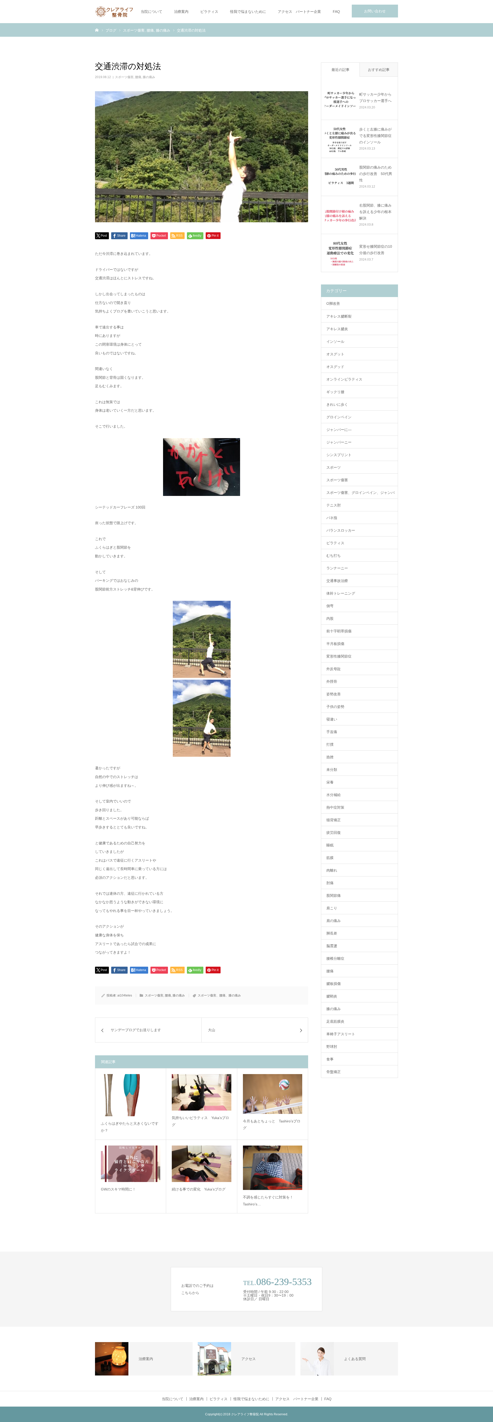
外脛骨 (331, 681)
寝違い (331, 719)
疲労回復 (333, 832)
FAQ (336, 12)
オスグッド (335, 367)
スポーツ (333, 467)
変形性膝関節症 (339, 656)
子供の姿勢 (335, 707)
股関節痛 (333, 895)
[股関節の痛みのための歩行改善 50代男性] (340, 176)
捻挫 (330, 757)
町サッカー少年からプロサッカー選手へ (375, 97)
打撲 (330, 744)
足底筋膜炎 (335, 1021)
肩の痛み (333, 921)
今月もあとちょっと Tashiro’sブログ (271, 1124)
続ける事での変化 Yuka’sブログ (198, 1189)
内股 (330, 618)
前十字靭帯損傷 (339, 631)
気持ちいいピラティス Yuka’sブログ (200, 1121)
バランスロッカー (340, 530)
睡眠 (330, 845)
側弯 (330, 606)
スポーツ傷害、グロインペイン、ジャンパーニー (360, 495)
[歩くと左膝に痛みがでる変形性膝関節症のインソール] (340, 138)
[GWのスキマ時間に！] (130, 1164)
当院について (151, 12)
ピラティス (209, 12)
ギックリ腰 (335, 392)
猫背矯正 (333, 820)
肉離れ (331, 870)
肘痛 (330, 883)
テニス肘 (333, 505)
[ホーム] (97, 29)
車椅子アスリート (340, 1034)
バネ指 (331, 518)
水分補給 (333, 795)
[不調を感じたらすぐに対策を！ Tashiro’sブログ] (272, 1168)
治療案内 (181, 12)
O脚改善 (333, 303)
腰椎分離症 (335, 958)
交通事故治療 (337, 581)
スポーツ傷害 (124, 77)
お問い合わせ (375, 11)
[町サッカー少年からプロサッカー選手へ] (340, 100)
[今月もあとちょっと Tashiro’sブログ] (272, 1094)
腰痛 (138, 77)
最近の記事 (340, 70)
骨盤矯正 (333, 1072)
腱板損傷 (333, 984)
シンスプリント (339, 455)
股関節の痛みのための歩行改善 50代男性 (375, 173)
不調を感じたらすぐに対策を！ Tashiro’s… (270, 1200)
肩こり (331, 908)
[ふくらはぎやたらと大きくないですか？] (130, 1095)
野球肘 (331, 1047)
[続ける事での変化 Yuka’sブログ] (201, 1164)
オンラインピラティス (344, 379)
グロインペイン (339, 417)
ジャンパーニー (339, 442)
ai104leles (124, 995)
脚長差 (331, 933)
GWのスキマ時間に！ (118, 1189)
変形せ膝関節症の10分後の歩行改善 (375, 249)
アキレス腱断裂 (339, 316)
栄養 (330, 782)
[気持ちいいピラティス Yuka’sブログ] (201, 1092)
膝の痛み (149, 77)
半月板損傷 (335, 644)
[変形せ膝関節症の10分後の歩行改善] (340, 252)
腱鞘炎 (331, 996)
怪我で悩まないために (248, 12)
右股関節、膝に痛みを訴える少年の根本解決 (375, 211)
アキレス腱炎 (337, 329)
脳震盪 (331, 946)
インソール (335, 341)
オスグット (335, 354)
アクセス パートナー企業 (299, 12)
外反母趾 (333, 669)
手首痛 (331, 732)
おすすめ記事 (379, 70)
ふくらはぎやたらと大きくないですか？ (129, 1126)
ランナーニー (337, 568)
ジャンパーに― (339, 430)
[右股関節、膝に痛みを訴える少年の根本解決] (340, 214)
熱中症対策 (335, 807)
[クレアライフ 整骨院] (114, 11)
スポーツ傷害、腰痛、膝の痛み (219, 995)
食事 (330, 1059)
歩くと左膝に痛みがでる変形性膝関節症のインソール (375, 135)
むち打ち (333, 555)
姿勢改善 (333, 694)
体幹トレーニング (340, 593)
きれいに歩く (337, 404)
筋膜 (330, 858)
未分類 (331, 770)
